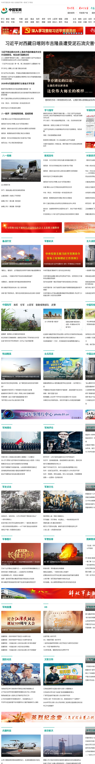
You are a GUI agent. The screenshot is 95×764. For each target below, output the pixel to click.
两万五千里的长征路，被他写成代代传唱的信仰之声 (60, 526)
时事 (13, 22)
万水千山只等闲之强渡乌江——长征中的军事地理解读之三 (20, 568)
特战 (66, 22)
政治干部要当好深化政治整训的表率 (13, 474)
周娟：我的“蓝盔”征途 (50, 393)
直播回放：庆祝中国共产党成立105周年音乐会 (16, 643)
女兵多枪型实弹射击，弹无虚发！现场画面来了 (59, 376)
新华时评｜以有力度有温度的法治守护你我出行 (58, 457)
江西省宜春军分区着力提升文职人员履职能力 (58, 692)
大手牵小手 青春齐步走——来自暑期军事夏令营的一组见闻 (20, 686)
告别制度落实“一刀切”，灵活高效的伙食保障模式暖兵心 (61, 341)
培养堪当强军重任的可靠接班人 (12, 450)
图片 (38, 22)
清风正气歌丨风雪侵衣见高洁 (11, 530)
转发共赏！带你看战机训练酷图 (53, 568)
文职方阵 (48, 662)
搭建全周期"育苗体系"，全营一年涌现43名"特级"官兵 (74, 324)
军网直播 (6, 610)
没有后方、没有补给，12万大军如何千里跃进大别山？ (19, 516)
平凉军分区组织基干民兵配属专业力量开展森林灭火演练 (19, 706)
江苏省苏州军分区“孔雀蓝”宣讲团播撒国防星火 (58, 695)
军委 (21, 19)
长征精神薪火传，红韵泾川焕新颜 (12, 575)
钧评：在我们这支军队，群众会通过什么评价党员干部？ (61, 470)
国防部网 (71, 13)
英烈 (60, 22)
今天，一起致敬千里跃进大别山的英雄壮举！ (17, 509)
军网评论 (48, 427)
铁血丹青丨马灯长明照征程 (53, 509)
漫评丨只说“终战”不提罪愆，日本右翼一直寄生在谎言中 (62, 450)
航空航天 (48, 734)
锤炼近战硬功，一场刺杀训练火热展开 (56, 572)
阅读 (80, 22)
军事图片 (6, 539)
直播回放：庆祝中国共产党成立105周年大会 (16, 640)
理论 (2, 22)
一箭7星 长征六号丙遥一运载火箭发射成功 (58, 757)
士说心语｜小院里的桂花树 (52, 530)
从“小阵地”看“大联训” (52, 322)
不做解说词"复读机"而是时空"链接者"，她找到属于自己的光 (62, 390)
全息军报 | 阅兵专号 (49, 640)
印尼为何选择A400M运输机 (11, 757)
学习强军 (48, 110)
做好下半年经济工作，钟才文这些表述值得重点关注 (60, 467)
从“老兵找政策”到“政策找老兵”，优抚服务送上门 (17, 702)
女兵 (74, 19)
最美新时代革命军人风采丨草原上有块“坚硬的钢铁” (18, 393)
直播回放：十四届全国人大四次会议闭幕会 (15, 650)
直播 (32, 22)
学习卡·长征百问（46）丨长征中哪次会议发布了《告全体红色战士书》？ (21, 563)
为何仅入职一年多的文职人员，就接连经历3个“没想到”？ (62, 702)
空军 (49, 19)
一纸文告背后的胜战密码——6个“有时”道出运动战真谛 (19, 526)
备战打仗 (6, 241)
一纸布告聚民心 (6, 519)
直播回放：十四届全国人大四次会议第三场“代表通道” (18, 653)
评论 (7, 22)
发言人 (55, 22)
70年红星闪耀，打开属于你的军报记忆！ (57, 633)
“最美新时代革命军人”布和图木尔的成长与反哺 (16, 390)
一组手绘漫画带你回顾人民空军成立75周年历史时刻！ (61, 646)
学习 (2, 19)
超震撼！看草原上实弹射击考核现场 (13, 334)
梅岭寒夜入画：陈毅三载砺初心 (53, 516)
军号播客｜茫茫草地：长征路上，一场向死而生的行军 (61, 519)
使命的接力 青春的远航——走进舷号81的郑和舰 (17, 572)
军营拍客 (48, 539)
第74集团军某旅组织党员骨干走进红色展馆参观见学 (18, 582)
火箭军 (55, 19)
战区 (26, 19)
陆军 (38, 19)
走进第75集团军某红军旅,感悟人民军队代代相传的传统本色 (63, 334)
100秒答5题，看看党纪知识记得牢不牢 (56, 653)
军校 (21, 22)
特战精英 (6, 353)
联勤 (60, 19)
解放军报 (72, 8)
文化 (74, 22)
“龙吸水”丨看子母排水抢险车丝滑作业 (14, 178)
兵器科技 (6, 734)
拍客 (49, 22)
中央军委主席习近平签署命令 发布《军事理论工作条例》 (63, 264)
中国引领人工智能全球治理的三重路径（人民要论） (18, 457)
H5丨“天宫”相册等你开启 (51, 650)
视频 (26, 22)
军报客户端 (83, 13)
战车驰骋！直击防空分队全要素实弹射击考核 (17, 264)
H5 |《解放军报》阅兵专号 (52, 643)
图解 (43, 22)
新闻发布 (48, 155)
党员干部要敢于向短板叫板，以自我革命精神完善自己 (19, 467)
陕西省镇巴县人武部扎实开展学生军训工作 (15, 699)
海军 (43, 19)
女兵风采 (48, 353)
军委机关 (48, 241)
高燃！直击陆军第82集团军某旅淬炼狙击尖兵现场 (17, 579)
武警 (66, 19)
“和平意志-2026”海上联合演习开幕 (12, 400)
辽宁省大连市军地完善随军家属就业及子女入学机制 (18, 695)
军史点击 (6, 486)
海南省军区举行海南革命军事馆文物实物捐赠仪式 (17, 692)
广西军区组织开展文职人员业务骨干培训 (56, 699)
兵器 (85, 22)
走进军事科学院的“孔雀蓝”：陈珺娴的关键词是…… (61, 685)
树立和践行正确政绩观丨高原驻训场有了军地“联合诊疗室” (20, 337)
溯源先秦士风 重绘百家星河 (52, 523)
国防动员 (6, 662)
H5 (45, 610)
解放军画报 (84, 8)
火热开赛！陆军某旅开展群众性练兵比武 (56, 579)
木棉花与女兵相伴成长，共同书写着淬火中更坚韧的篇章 (61, 400)
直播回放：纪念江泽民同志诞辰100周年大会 (16, 633)
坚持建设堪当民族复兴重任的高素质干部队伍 (16, 470)
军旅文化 (48, 486)
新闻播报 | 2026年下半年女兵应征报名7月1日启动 (59, 397)
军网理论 (6, 427)
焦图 (13, 19)
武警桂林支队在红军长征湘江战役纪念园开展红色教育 (61, 575)
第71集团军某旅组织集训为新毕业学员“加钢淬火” (59, 337)
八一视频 (6, 155)
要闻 (7, 19)
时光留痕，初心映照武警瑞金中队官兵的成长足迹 (59, 582)
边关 (85, 19)
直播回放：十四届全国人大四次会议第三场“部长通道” (18, 646)
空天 (90, 22)
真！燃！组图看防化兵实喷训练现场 (56, 562)
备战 (32, 19)
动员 (90, 19)
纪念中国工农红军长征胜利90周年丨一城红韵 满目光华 (19, 523)
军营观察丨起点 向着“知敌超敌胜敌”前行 (14, 397)
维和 (80, 19)
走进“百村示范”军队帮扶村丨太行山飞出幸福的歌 (17, 341)
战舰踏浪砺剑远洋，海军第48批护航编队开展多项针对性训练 (20, 377)
